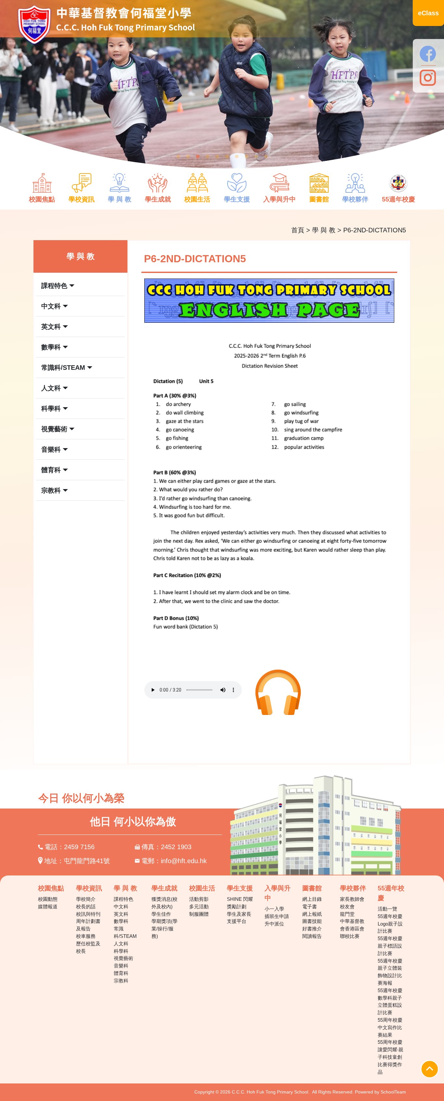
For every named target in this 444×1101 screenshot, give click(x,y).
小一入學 (274, 909)
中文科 (121, 906)
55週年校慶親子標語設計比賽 (390, 946)
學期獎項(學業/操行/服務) (164, 928)
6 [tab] (227, 156)
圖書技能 (312, 921)
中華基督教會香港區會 (352, 924)
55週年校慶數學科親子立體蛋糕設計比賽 (390, 1001)
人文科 (121, 943)
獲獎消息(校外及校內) (164, 902)
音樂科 (121, 965)
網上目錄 (312, 899)
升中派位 (274, 923)
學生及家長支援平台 (239, 917)
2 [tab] (188, 156)
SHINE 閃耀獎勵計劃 (240, 902)
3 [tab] (197, 156)
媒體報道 (48, 906)
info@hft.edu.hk (184, 860)
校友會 (347, 906)
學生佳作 (161, 914)
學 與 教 (323, 230)
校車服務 (86, 936)
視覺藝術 (123, 958)
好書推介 (312, 928)
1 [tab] (178, 156)
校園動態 (48, 899)
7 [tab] (236, 156)
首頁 (297, 230)
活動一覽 (387, 909)
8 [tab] (246, 156)
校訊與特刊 (88, 914)
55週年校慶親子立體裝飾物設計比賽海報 (390, 972)
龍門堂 (347, 914)
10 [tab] (266, 156)
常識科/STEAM (125, 932)
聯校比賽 (349, 936)
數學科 (121, 921)
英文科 (121, 914)
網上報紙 (312, 914)
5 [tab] (217, 156)
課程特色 (123, 899)
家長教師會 (352, 899)
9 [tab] (256, 156)
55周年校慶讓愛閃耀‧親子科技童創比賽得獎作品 (390, 1056)
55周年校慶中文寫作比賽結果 (390, 1027)
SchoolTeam (393, 1092)
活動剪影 (199, 899)
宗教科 (121, 980)
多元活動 (199, 906)
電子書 (309, 906)
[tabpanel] (222, 88)
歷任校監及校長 (88, 947)
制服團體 (199, 914)
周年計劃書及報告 (88, 924)
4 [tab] (207, 156)
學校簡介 (86, 899)
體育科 (121, 973)
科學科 (121, 951)
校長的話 (86, 906)
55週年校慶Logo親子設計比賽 (390, 923)
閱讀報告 (312, 936)
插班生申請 (277, 916)
